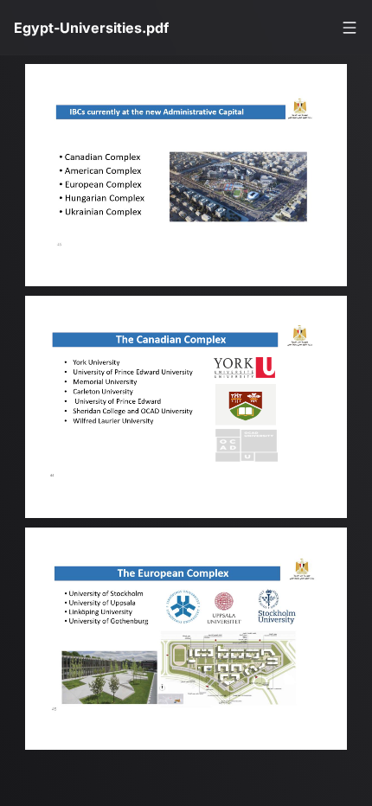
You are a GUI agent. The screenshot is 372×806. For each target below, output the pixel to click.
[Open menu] (349, 28)
